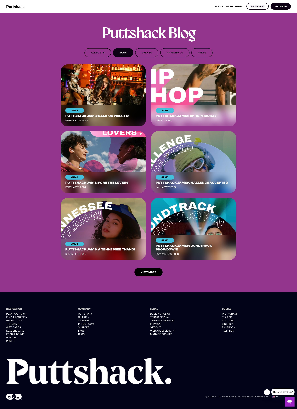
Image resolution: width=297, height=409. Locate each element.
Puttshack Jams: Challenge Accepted (192, 182)
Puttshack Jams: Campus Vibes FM (97, 116)
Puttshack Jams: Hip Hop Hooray (186, 116)
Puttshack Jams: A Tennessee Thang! (100, 249)
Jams (74, 110)
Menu (229, 6)
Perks (239, 6)
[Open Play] (223, 6)
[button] (148, 272)
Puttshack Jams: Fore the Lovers (96, 182)
